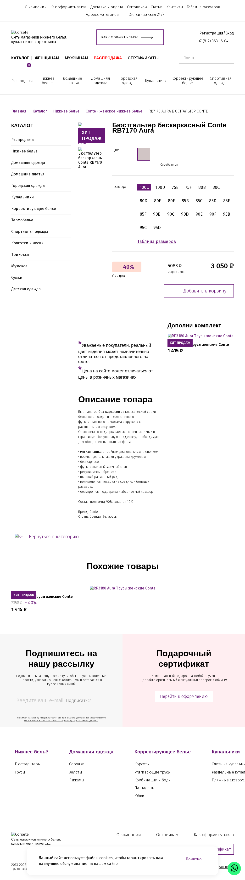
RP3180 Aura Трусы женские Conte (198, 344)
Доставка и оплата (106, 7)
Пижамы (76, 780)
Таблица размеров (203, 7)
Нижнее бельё (31, 751)
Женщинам (47, 58)
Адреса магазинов (102, 14)
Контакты (174, 7)
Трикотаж (20, 254)
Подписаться (79, 700)
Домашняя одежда (100, 80)
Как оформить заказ (68, 7)
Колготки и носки (27, 243)
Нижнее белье (47, 80)
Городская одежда (128, 80)
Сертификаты (143, 58)
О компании (36, 7)
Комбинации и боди (152, 780)
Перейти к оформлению (184, 696)
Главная (18, 111)
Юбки (139, 796)
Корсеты (142, 764)
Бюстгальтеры (28, 764)
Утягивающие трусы (152, 772)
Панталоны (144, 788)
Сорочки (76, 764)
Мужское (19, 266)
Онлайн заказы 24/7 (146, 14)
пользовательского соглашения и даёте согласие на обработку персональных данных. (65, 719)
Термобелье (22, 220)
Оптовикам (137, 7)
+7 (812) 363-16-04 (213, 41)
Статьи (156, 7)
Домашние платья (72, 80)
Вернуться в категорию (54, 536)
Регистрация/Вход (216, 33)
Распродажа (108, 58)
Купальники (156, 80)
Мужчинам (76, 58)
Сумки (16, 277)
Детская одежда (26, 289)
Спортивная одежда (221, 80)
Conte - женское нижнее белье (114, 111)
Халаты (75, 772)
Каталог (20, 58)
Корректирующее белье (187, 80)
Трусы (20, 772)
